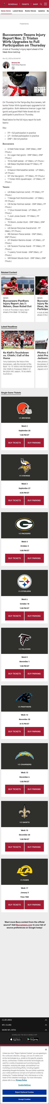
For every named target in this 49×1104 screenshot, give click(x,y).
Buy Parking (34, 442)
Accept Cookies (24, 1099)
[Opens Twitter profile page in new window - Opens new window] (13, 67)
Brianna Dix (16, 62)
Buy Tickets (14, 442)
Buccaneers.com (24, 925)
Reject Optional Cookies (24, 1092)
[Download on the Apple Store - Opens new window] (15, 1039)
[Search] (41, 4)
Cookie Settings (24, 1085)
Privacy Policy (21, 1080)
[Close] (46, 1049)
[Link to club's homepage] (4, 3)
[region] (24, 1075)
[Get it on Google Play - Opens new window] (33, 1040)
